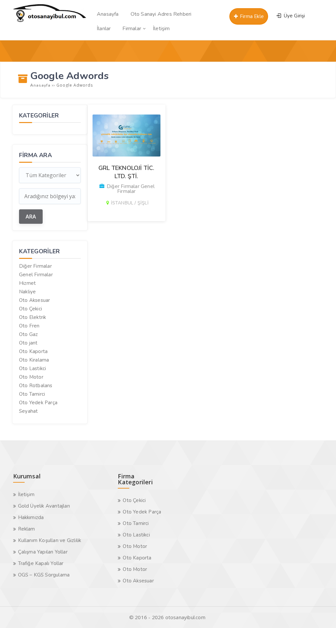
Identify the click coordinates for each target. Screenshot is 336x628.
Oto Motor (31, 377)
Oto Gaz (28, 334)
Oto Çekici (30, 308)
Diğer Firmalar (35, 266)
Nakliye (27, 291)
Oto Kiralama (34, 360)
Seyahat (28, 411)
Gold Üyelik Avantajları (44, 506)
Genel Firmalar (36, 274)
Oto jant (28, 343)
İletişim (26, 494)
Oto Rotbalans (35, 385)
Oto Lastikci (32, 368)
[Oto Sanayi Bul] (50, 21)
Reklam (26, 529)
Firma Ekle (251, 16)
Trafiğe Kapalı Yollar (41, 563)
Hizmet (27, 283)
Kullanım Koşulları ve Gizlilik (49, 540)
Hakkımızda (31, 517)
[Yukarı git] (321, 613)
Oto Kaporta (33, 351)
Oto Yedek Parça (38, 402)
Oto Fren (29, 326)
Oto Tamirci (32, 394)
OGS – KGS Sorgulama (44, 575)
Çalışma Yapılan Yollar (43, 552)
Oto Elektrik (32, 317)
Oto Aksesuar (34, 300)
